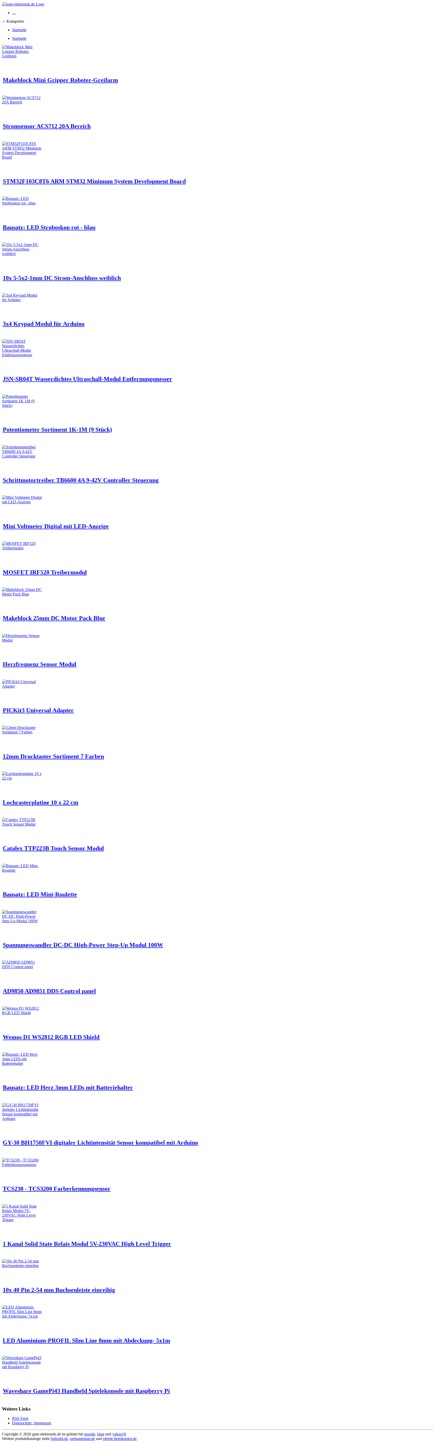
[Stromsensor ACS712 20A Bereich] (22, 102)
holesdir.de (59, 1438)
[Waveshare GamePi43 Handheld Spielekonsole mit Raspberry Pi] (22, 1367)
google (89, 1434)
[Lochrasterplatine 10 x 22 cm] (22, 778)
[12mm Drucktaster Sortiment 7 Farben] (22, 732)
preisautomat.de (82, 1438)
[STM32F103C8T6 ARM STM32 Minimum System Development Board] (22, 157)
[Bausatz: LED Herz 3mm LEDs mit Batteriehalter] (22, 1063)
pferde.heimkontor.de (120, 1438)
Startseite (19, 30)
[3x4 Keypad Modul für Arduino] (22, 300)
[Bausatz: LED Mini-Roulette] (22, 870)
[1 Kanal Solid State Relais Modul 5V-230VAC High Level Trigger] (22, 1220)
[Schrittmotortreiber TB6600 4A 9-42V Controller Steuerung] (22, 456)
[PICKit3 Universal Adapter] (22, 686)
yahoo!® (119, 1434)
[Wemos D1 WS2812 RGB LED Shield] (22, 1013)
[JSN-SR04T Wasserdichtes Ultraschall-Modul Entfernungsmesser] (22, 355)
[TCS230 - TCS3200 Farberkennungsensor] (22, 1165)
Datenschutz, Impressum (31, 1423)
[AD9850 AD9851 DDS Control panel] (22, 967)
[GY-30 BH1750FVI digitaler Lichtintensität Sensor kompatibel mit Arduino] (22, 1118)
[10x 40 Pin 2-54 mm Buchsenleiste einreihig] (22, 1265)
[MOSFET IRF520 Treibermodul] (22, 548)
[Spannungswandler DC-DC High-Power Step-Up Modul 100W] (22, 921)
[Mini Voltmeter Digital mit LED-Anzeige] (22, 502)
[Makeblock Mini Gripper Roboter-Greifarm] (22, 56)
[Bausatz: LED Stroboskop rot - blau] (22, 203)
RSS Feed (20, 1418)
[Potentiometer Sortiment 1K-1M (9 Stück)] (22, 405)
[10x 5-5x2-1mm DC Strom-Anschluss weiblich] (22, 254)
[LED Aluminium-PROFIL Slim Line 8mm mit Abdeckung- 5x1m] (22, 1316)
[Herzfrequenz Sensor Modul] (22, 640)
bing (100, 1434)
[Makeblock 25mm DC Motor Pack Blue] (22, 594)
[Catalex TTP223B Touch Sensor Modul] (22, 824)
